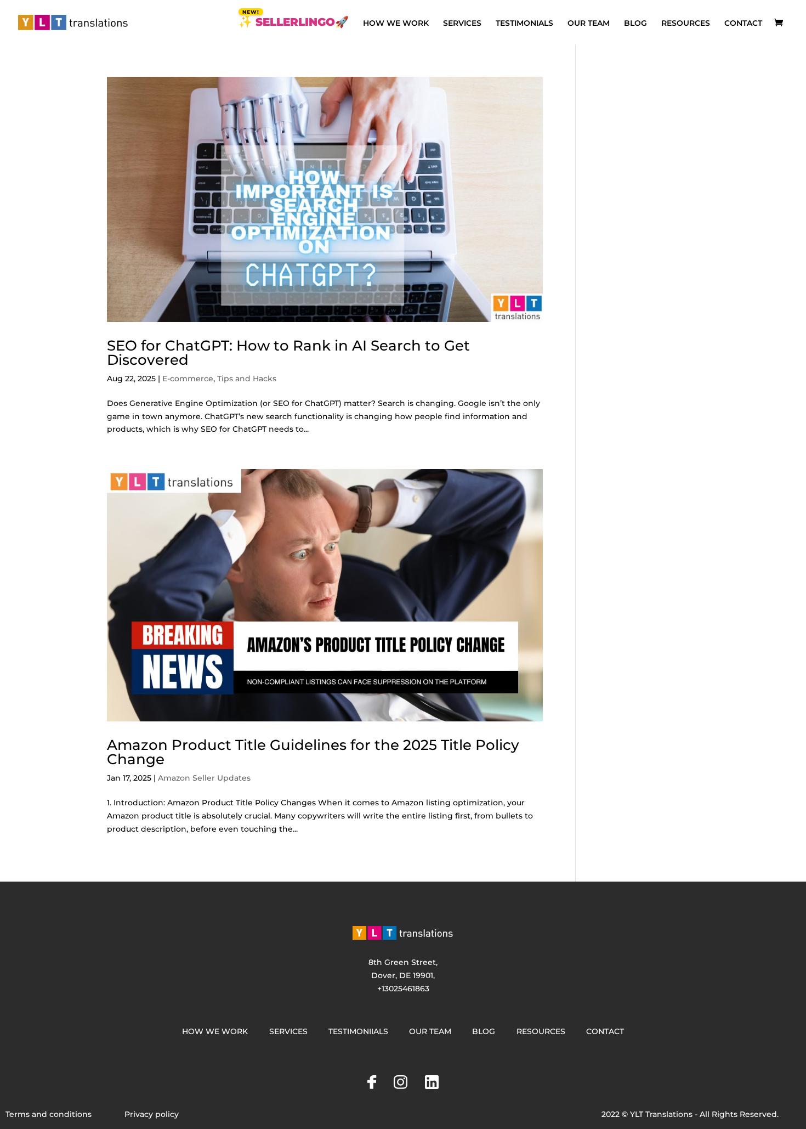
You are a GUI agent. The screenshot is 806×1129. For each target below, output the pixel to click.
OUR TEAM (588, 23)
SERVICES (462, 23)
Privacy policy (151, 1114)
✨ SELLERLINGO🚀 (294, 23)
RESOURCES (685, 23)
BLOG (635, 23)
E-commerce (187, 378)
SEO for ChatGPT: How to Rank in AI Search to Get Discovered (288, 353)
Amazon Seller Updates (204, 778)
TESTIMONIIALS (358, 1031)
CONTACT (743, 23)
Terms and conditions (48, 1114)
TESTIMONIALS (524, 23)
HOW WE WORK (396, 23)
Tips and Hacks (246, 378)
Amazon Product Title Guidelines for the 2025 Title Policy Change (313, 752)
